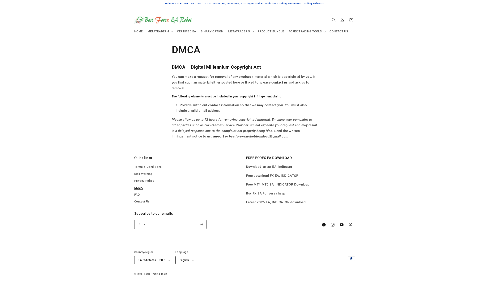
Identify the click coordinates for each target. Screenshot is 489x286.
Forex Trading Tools (155, 274)
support (218, 136)
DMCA (138, 188)
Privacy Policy (144, 180)
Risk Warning (143, 174)
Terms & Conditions (148, 167)
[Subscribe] (201, 224)
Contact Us (142, 201)
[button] (160, 31)
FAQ (137, 194)
